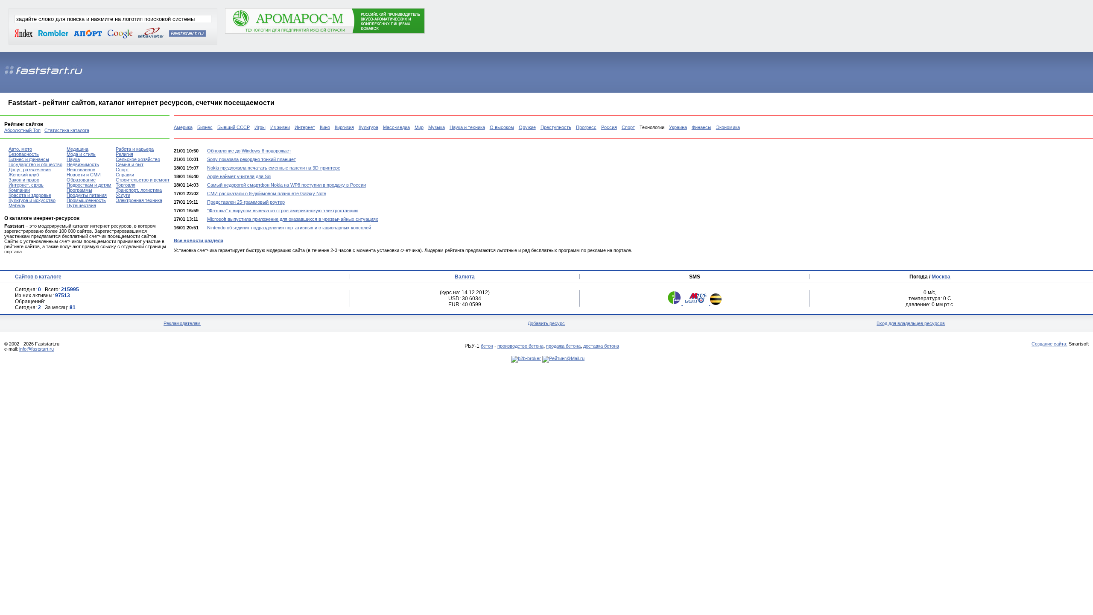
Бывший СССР (233, 127)
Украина (678, 127)
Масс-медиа (396, 127)
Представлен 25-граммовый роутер (246, 202)
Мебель (17, 205)
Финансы (701, 127)
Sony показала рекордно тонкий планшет (251, 159)
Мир (419, 127)
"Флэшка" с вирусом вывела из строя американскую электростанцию (282, 210)
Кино (325, 127)
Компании (19, 190)
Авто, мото (20, 149)
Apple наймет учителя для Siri (239, 176)
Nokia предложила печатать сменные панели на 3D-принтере (273, 167)
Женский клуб (24, 174)
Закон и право (24, 179)
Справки (125, 174)
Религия (124, 154)
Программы (79, 190)
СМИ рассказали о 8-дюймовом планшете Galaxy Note (266, 193)
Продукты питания (87, 195)
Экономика (728, 127)
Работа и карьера (135, 149)
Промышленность (86, 200)
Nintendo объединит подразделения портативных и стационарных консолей (289, 227)
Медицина (77, 149)
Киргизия (344, 127)
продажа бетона (563, 345)
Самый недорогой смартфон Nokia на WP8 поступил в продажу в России (286, 184)
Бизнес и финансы (29, 159)
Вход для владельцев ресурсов (911, 323)
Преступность (556, 127)
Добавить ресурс (546, 323)
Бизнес (205, 127)
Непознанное (81, 169)
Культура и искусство (32, 200)
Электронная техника (139, 200)
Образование (81, 179)
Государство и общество (35, 164)
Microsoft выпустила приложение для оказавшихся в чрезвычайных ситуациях (292, 219)
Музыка (436, 127)
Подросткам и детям (89, 184)
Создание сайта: (1049, 343)
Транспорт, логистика (139, 190)
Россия (609, 127)
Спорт (628, 127)
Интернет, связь (26, 184)
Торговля (125, 184)
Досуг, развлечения (30, 169)
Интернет (305, 127)
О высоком (502, 127)
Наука (73, 159)
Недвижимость (83, 164)
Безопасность (24, 154)
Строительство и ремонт (143, 179)
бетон (487, 345)
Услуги (123, 195)
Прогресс (586, 127)
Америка (183, 127)
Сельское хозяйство (138, 159)
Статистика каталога (66, 130)
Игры (260, 127)
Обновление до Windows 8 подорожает (249, 150)
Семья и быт (129, 164)
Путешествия (81, 205)
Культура (368, 127)
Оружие (527, 127)
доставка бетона (601, 345)
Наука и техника (467, 127)
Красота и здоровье (30, 195)
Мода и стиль (81, 154)
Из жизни (280, 127)
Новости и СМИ (84, 174)
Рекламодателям (182, 323)
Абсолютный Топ (22, 130)
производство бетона (520, 345)
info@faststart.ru (36, 348)
